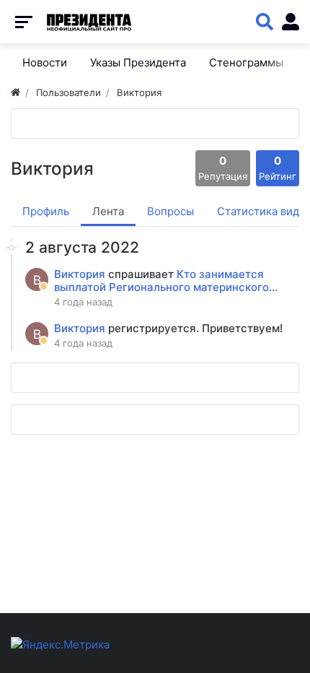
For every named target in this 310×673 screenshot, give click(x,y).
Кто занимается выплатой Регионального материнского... (166, 280)
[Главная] (15, 92)
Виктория (81, 274)
